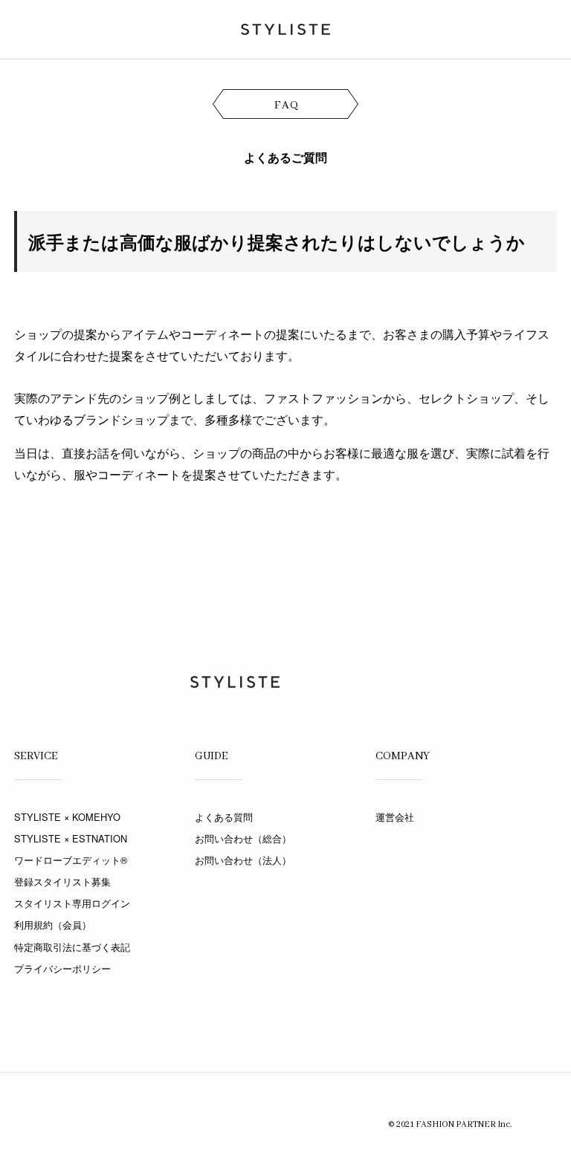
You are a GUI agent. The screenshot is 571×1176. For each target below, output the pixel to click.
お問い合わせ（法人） (243, 860)
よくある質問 (224, 817)
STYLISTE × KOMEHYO (67, 817)
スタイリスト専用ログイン (72, 903)
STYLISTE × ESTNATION (70, 838)
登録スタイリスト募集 (62, 881)
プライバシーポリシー (62, 968)
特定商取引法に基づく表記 (72, 947)
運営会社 (394, 817)
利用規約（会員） (52, 924)
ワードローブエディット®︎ (70, 860)
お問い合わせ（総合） (243, 838)
